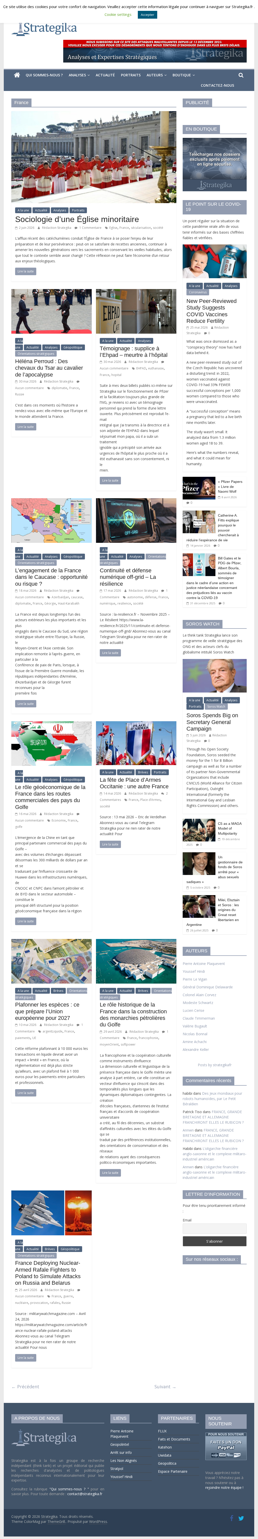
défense (150, 597)
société (158, 228)
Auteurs (155, 75)
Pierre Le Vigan (195, 979)
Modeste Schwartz (198, 1002)
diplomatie (59, 388)
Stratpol (116, 1468)
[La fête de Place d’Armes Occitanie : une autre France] (136, 724)
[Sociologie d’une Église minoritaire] (93, 114)
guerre (68, 1296)
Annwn (188, 1130)
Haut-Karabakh (68, 603)
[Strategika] (17, 75)
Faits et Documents (174, 1439)
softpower (128, 1044)
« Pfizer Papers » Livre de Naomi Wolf (230, 486)
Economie (59, 820)
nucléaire (21, 1303)
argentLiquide (52, 1031)
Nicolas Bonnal (195, 1033)
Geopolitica (167, 1463)
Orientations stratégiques (36, 354)
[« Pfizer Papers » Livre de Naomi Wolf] (199, 479)
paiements (22, 1038)
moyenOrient (109, 1044)
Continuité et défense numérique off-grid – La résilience (128, 577)
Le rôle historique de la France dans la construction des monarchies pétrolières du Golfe (133, 1014)
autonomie (135, 597)
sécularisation (141, 228)
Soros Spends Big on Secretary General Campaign (212, 722)
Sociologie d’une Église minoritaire (77, 219)
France (124, 228)
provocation (39, 1303)
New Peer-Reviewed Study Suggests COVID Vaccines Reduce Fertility (211, 311)
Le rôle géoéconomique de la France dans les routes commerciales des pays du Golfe (50, 797)
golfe (18, 827)
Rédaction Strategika (57, 228)
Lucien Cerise (193, 1010)
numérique (107, 603)
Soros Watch (216, 706)
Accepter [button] (147, 14)
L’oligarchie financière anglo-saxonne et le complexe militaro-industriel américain (214, 1153)
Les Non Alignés (123, 1460)
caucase (77, 597)
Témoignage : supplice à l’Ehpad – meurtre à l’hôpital (134, 351)
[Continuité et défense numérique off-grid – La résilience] (136, 501)
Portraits (131, 75)
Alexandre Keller (196, 1049)
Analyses (77, 75)
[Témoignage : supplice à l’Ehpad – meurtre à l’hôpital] (136, 292)
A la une (23, 210)
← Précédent (25, 1387)
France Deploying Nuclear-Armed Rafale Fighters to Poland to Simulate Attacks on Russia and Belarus (48, 1273)
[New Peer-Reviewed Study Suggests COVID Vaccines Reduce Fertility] (215, 247)
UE (34, 1038)
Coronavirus (198, 292)
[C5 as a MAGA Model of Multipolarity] (199, 821)
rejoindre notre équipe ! (224, 1487)
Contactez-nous (217, 85)
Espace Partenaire (172, 1471)
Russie (19, 394)
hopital (116, 375)
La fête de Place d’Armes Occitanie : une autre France (134, 783)
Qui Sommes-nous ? (44, 75)
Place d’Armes (150, 800)
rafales (55, 1303)
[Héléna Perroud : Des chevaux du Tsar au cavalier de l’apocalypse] (51, 292)
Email (187, 1220)
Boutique (182, 75)
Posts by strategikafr (215, 1064)
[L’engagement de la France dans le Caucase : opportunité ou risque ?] (51, 501)
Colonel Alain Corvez (199, 994)
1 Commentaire (90, 228)
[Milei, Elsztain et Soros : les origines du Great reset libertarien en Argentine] (199, 897)
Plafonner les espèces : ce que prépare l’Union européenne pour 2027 (47, 1011)
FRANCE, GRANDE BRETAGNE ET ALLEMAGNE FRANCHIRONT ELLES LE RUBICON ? (213, 1117)
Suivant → (165, 1387)
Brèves (143, 772)
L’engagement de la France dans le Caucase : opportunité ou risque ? (51, 577)
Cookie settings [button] (118, 14)
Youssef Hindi (194, 971)
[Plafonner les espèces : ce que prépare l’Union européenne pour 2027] (51, 942)
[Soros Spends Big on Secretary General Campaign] (215, 661)
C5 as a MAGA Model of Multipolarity (229, 828)
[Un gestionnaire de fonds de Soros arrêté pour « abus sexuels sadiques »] (199, 855)
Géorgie (50, 603)
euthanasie (156, 368)
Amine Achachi (195, 1041)
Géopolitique (72, 347)
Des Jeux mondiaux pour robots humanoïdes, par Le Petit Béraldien (212, 1098)
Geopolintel (119, 1444)
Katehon (165, 1447)
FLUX (162, 1431)
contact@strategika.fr (84, 1493)
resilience (124, 603)
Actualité (105, 75)
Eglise (113, 228)
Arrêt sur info (121, 1452)
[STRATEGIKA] (44, 1429)
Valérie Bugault (195, 1026)
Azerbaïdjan (60, 597)
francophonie (148, 1038)
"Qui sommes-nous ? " (70, 1489)
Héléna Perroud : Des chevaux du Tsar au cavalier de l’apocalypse (49, 368)
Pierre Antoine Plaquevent (204, 963)
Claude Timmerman (199, 1018)
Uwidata (164, 1455)
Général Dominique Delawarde (208, 987)
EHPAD (141, 368)
